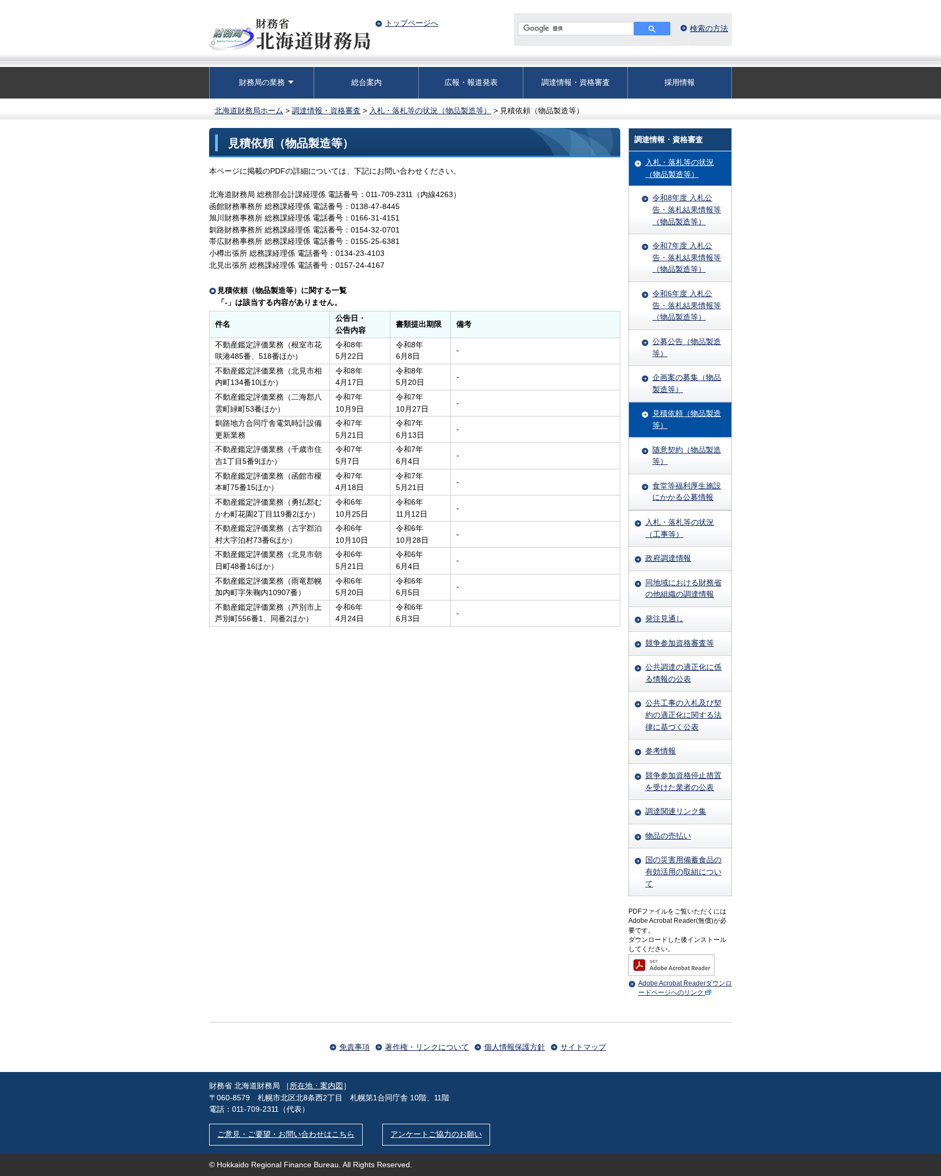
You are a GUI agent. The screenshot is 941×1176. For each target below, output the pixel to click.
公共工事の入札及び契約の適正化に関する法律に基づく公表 (683, 715)
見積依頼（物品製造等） (686, 419)
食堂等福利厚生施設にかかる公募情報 (686, 491)
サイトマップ (583, 1047)
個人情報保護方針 (514, 1047)
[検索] (652, 28)
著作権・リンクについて (427, 1047)
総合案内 (366, 82)
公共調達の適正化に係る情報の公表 (683, 673)
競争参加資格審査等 (679, 643)
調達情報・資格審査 (575, 82)
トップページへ (411, 23)
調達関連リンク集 (675, 811)
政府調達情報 (668, 558)
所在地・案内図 (316, 1085)
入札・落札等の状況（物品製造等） (430, 110)
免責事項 (354, 1047)
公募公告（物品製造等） (686, 347)
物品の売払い (668, 835)
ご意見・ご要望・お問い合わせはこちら (286, 1134)
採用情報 (679, 82)
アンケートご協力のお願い (436, 1134)
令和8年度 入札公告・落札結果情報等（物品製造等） (686, 209)
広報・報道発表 (471, 82)
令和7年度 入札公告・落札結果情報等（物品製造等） (686, 257)
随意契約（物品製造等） (686, 455)
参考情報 (660, 750)
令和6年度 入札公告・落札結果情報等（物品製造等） (686, 305)
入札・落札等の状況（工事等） (679, 528)
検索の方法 (709, 28)
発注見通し (664, 618)
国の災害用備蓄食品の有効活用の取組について (683, 871)
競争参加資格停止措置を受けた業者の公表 (683, 781)
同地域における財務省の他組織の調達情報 (683, 588)
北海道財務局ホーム (249, 110)
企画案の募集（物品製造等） (686, 383)
